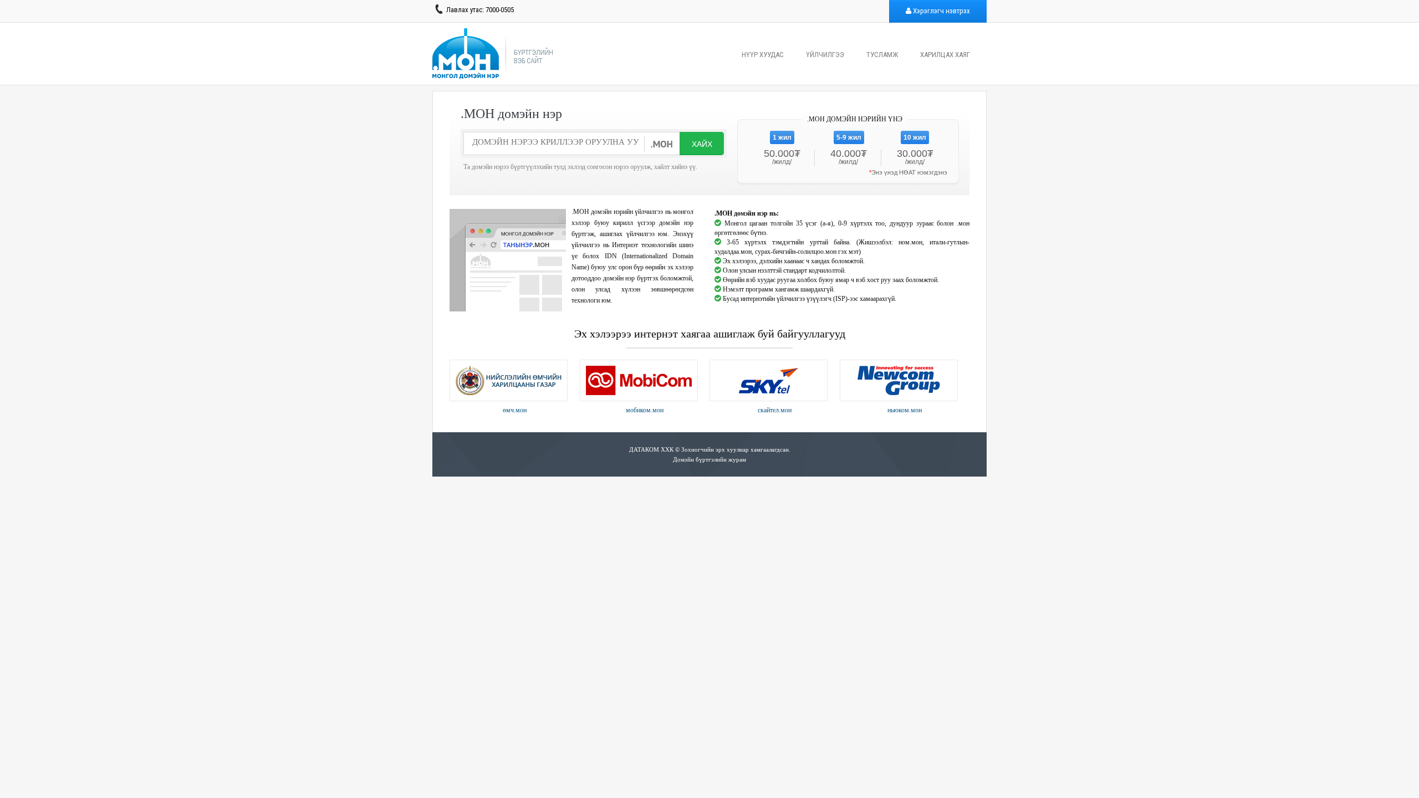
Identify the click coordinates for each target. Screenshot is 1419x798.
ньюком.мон (904, 410)
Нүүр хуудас (763, 54)
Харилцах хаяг (945, 54)
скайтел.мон (775, 410)
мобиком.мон (644, 410)
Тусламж (882, 54)
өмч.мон (515, 410)
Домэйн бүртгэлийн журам (709, 459)
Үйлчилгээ (825, 54)
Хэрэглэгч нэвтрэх (940, 11)
